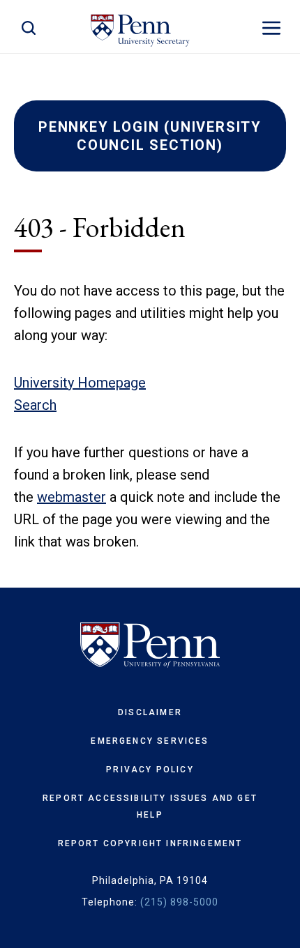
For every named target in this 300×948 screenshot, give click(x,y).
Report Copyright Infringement (150, 843)
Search (35, 405)
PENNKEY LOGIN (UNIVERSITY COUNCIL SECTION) (150, 135)
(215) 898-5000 (179, 902)
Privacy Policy (149, 769)
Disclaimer (150, 712)
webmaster (71, 497)
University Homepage (80, 382)
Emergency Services (150, 741)
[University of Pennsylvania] (150, 645)
